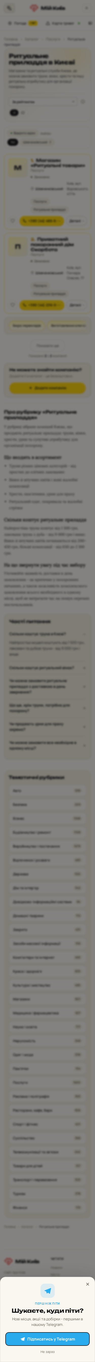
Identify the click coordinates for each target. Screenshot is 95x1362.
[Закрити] (88, 1284)
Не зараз (48, 1351)
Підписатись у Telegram (51, 1339)
